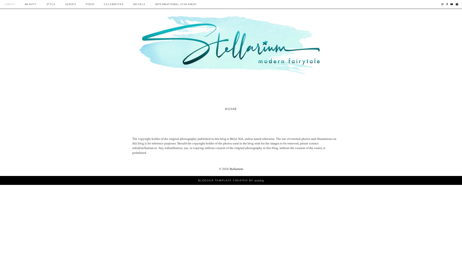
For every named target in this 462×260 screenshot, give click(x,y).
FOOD (90, 4)
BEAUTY (31, 4)
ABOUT (10, 4)
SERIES (70, 4)
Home (231, 109)
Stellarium (236, 169)
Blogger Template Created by (231, 180)
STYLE (51, 4)
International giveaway (176, 4)
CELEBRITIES (114, 4)
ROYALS (139, 4)
